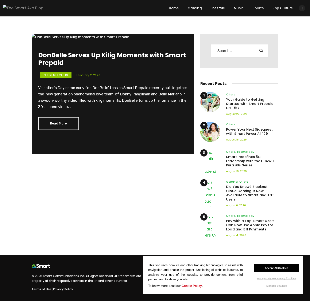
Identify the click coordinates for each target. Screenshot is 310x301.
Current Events (56, 75)
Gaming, (232, 182)
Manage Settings (276, 285)
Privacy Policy (63, 289)
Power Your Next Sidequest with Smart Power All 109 (249, 131)
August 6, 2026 (236, 205)
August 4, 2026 (236, 235)
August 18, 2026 (236, 140)
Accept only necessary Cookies (276, 278)
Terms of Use (41, 289)
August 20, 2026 (237, 114)
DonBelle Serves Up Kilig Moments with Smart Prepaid (112, 59)
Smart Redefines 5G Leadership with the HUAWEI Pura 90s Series (250, 161)
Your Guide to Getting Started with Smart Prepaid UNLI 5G (250, 104)
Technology (245, 152)
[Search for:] (239, 50)
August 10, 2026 (236, 171)
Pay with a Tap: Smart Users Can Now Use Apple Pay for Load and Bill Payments (250, 225)
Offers (230, 94)
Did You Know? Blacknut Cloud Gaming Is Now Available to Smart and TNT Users (250, 193)
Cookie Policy (192, 286)
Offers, (231, 152)
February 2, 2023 (88, 75)
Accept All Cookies (276, 268)
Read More (58, 123)
